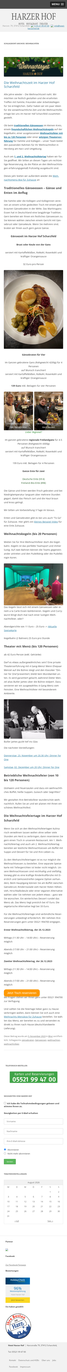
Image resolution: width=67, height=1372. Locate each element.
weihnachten (53, 1040)
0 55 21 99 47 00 (41, 25)
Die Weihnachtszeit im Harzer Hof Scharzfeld (29, 84)
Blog (50, 1036)
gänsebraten (28, 1040)
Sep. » (50, 1220)
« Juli (17, 1220)
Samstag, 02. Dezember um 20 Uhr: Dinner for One (31, 767)
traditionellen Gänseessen (28, 125)
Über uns (46, 1360)
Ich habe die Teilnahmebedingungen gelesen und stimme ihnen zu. (31, 1105)
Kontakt (12, 1360)
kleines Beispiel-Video (46, 521)
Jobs (54, 1360)
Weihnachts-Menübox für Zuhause (23, 1016)
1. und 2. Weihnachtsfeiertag (30, 156)
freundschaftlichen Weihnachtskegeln (32, 129)
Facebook (13, 1366)
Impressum (25, 1366)
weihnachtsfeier (11, 1044)
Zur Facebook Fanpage (16, 1265)
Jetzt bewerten (17, 1300)
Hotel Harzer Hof (17, 1294)
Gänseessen (41, 1040)
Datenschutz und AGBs (28, 1360)
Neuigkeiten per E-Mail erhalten (21, 1113)
